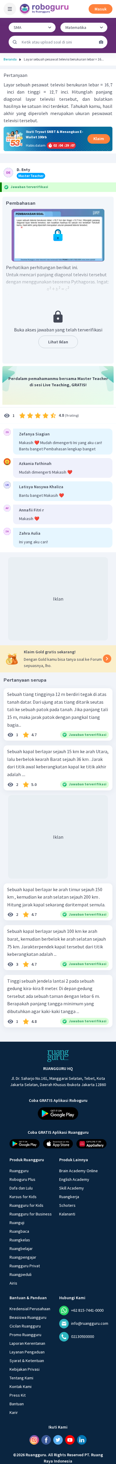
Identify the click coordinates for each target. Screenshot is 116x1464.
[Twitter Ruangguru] (58, 1439)
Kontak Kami (21, 1386)
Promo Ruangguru (25, 1334)
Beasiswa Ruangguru (28, 1317)
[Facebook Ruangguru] (46, 1439)
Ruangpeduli (21, 1274)
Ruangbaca (19, 1231)
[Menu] (10, 9)
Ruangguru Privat (25, 1265)
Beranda (10, 59)
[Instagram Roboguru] (34, 1439)
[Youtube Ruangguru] (70, 1439)
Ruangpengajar (23, 1257)
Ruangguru (19, 1170)
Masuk (100, 9)
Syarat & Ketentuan (27, 1360)
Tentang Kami (21, 1377)
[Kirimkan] (15, 42)
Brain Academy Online (78, 1170)
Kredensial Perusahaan (30, 1308)
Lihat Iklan (58, 342)
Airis (13, 1282)
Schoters (67, 1205)
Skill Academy (71, 1187)
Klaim (98, 138)
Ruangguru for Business (31, 1213)
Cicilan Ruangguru (25, 1325)
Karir (14, 1412)
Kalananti (67, 1213)
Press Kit (18, 1395)
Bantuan (17, 1403)
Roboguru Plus (22, 1179)
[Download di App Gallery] (91, 1143)
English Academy (74, 1179)
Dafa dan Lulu (21, 1187)
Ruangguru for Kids (26, 1205)
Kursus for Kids (23, 1196)
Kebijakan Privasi (25, 1369)
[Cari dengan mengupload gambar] (101, 42)
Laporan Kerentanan (27, 1343)
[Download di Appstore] (58, 1143)
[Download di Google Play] (58, 1113)
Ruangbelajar (21, 1248)
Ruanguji (17, 1222)
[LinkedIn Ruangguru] (82, 1439)
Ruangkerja (69, 1196)
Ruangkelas (20, 1239)
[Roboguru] (44, 9)
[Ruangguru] (58, 1056)
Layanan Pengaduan (27, 1351)
